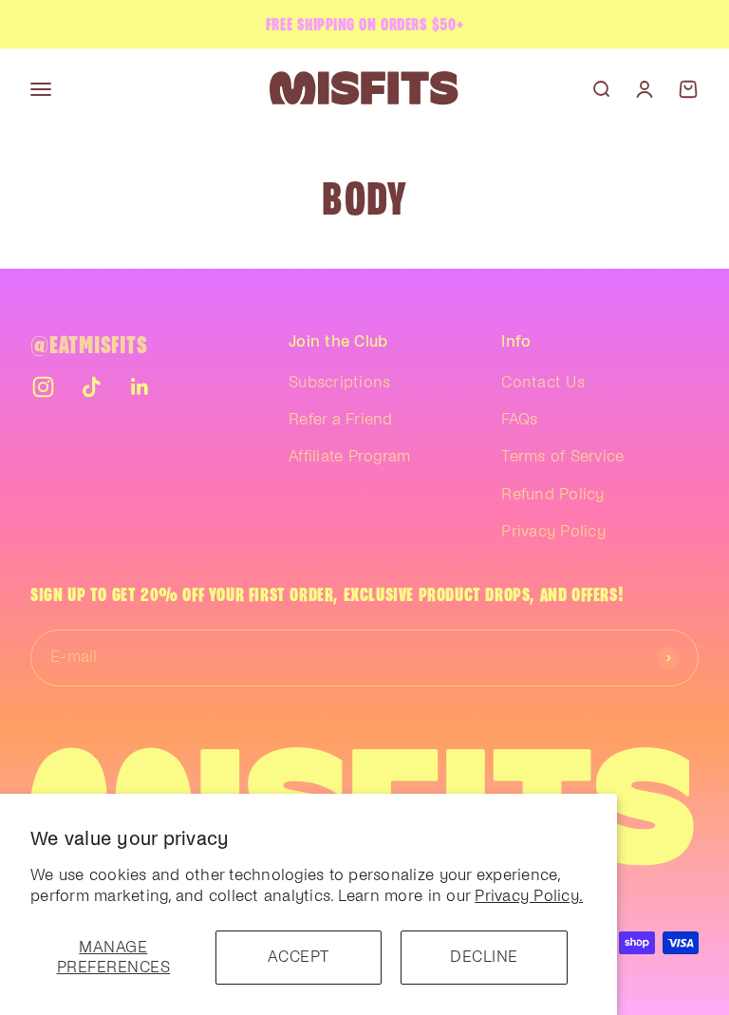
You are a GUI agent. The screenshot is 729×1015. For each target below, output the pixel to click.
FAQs (519, 419)
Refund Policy (552, 494)
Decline (484, 957)
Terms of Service (562, 456)
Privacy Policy (553, 531)
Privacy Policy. (529, 896)
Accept (298, 957)
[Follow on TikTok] (91, 387)
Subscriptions (339, 382)
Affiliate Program (349, 456)
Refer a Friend (341, 419)
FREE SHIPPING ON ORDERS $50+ (364, 24)
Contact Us (543, 382)
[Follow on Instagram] (43, 387)
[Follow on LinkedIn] (140, 387)
